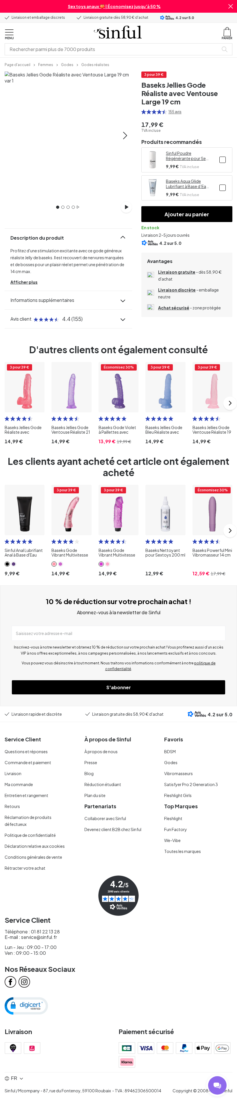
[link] (17, 64)
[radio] (143, 112)
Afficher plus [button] (24, 282)
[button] (230, 6)
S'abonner (118, 687)
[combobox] (112, 49)
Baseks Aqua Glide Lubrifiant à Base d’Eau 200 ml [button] (187, 183)
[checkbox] (222, 160)
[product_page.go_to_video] (126, 207)
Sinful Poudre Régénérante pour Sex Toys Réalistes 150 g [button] (187, 156)
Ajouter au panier (186, 214)
